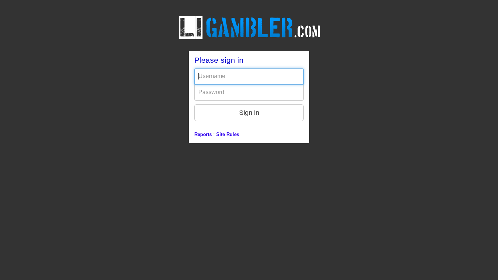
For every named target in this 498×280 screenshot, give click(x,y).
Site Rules (227, 134)
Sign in (249, 112)
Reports (203, 134)
